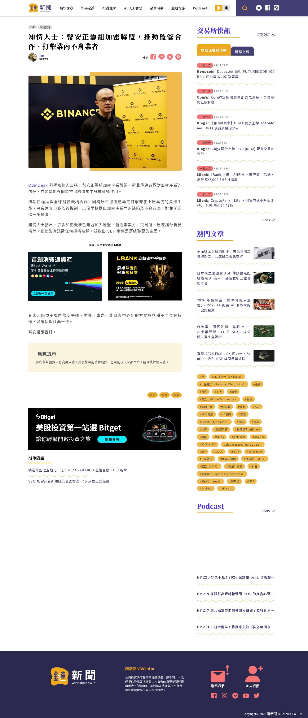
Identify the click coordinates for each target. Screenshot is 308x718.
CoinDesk (38, 185)
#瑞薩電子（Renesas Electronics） (222, 474)
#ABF (256, 406)
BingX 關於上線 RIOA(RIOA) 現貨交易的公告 (235, 151)
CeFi (32, 27)
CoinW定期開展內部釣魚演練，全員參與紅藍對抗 (235, 100)
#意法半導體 (234, 466)
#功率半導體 (228, 458)
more (266, 219)
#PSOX (234, 451)
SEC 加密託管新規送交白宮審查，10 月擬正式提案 (69, 481)
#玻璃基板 (221, 429)
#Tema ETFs (255, 451)
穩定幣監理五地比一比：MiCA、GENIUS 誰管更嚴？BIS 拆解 (77, 470)
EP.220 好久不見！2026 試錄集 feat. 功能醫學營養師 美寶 (235, 577)
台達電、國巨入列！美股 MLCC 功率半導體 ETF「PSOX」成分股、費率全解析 (224, 331)
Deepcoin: (206, 71)
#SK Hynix (226, 488)
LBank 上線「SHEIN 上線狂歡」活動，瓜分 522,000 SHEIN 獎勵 (235, 177)
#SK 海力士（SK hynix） (227, 376)
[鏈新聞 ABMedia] (40, 11)
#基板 (240, 422)
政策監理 (45, 27)
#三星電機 (206, 458)
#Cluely (219, 436)
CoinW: (203, 97)
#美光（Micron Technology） (218, 399)
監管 (164, 395)
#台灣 (203, 391)
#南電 (242, 414)
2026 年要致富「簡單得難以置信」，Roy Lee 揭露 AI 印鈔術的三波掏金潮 (224, 304)
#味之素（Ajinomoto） (214, 422)
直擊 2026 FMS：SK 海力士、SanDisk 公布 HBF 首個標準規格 (224, 356)
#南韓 (257, 384)
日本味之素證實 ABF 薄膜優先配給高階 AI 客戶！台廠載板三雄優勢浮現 (224, 278)
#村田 (254, 466)
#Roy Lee (258, 436)
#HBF (250, 481)
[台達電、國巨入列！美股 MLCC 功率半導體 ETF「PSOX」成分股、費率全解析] (264, 336)
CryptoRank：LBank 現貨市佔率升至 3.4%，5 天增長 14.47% (235, 203)
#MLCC (218, 451)
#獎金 (233, 391)
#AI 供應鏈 (206, 414)
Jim (41, 56)
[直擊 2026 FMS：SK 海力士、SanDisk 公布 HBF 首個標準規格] (264, 360)
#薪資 (248, 399)
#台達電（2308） (255, 458)
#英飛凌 (234, 481)
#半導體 (226, 414)
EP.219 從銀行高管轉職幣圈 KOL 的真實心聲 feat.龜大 (235, 593)
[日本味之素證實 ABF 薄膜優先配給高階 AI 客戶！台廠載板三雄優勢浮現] (264, 282)
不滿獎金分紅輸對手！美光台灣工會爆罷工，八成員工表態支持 (224, 254)
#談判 (242, 406)
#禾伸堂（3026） (210, 481)
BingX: (203, 122)
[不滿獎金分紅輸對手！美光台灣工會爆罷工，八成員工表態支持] (264, 258)
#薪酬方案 (206, 406)
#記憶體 (225, 406)
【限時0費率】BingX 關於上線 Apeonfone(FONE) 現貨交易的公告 (235, 125)
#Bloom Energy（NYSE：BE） (243, 444)
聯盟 (176, 395)
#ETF (202, 451)
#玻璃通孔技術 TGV (247, 429)
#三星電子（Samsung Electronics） (222, 384)
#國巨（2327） (209, 466)
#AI (201, 376)
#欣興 (203, 429)
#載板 (203, 437)
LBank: (203, 174)
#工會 (218, 391)
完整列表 (263, 34)
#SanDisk (205, 488)
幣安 (152, 395)
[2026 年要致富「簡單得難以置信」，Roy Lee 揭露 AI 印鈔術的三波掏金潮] (264, 309)
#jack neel (238, 436)
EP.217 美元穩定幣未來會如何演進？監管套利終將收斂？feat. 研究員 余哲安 (235, 610)
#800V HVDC (207, 444)
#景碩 (255, 422)
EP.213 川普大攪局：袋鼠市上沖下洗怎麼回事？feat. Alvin (235, 626)
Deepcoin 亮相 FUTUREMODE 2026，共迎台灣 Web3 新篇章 (235, 74)
